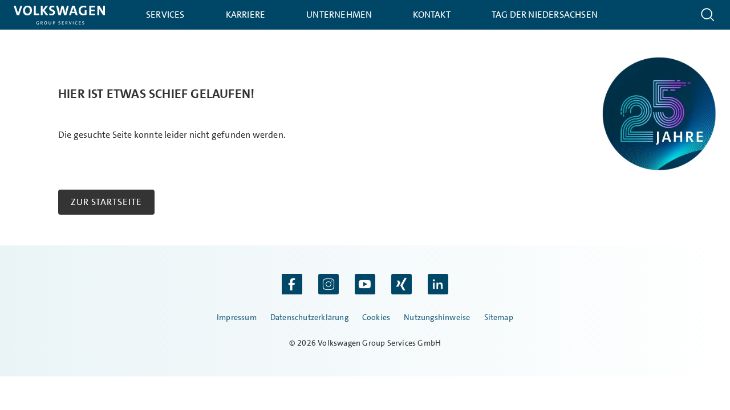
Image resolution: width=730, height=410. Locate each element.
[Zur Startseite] (59, 15)
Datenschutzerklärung (309, 317)
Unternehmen (339, 14)
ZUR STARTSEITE (106, 202)
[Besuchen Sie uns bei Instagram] (328, 285)
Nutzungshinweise (437, 317)
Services (165, 14)
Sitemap (498, 317)
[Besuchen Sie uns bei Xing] (401, 285)
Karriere (246, 14)
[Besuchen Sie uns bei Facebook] (292, 285)
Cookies (376, 317)
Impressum (237, 317)
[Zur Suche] (707, 15)
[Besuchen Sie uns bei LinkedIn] (438, 285)
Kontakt (431, 14)
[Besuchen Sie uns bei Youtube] (365, 285)
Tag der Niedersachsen (545, 14)
